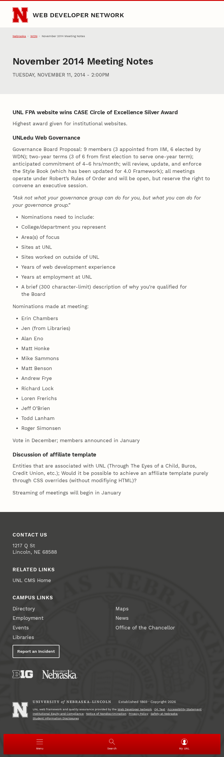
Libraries (23, 637)
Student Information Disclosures (56, 718)
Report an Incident (36, 651)
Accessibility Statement (184, 709)
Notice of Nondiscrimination (106, 714)
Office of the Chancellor (145, 628)
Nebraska (19, 36)
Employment (28, 618)
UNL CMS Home (32, 580)
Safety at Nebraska (164, 714)
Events (21, 628)
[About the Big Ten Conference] (23, 674)
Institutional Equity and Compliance (58, 714)
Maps (122, 609)
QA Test (159, 709)
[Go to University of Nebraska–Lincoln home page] (20, 14)
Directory (24, 609)
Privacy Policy (138, 714)
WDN (33, 36)
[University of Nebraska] (60, 674)
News (122, 618)
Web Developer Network (78, 15)
